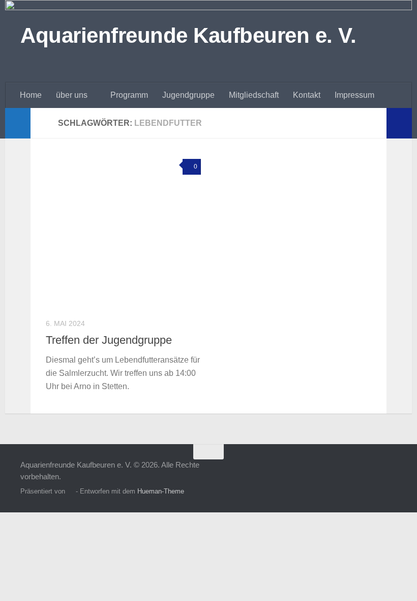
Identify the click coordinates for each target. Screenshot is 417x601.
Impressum (354, 95)
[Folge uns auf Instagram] (371, 472)
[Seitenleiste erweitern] (18, 123)
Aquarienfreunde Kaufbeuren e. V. (188, 35)
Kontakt (306, 95)
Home (31, 95)
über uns (71, 95)
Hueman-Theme (160, 491)
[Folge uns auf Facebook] (353, 472)
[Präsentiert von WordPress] (70, 491)
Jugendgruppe (188, 95)
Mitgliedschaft (254, 95)
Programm (129, 95)
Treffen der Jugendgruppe (109, 340)
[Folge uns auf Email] (389, 472)
